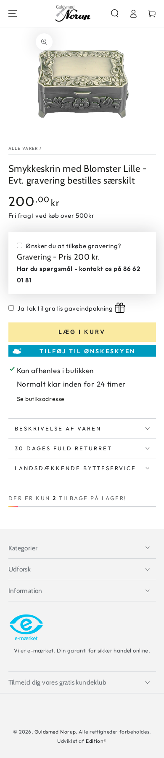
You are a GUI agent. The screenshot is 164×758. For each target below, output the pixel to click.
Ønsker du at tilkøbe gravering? (74, 246)
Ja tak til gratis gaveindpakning (65, 308)
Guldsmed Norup (55, 731)
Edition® (96, 741)
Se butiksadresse (41, 399)
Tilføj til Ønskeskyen (87, 351)
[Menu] (12, 13)
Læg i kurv (82, 332)
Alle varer (23, 148)
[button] (115, 13)
